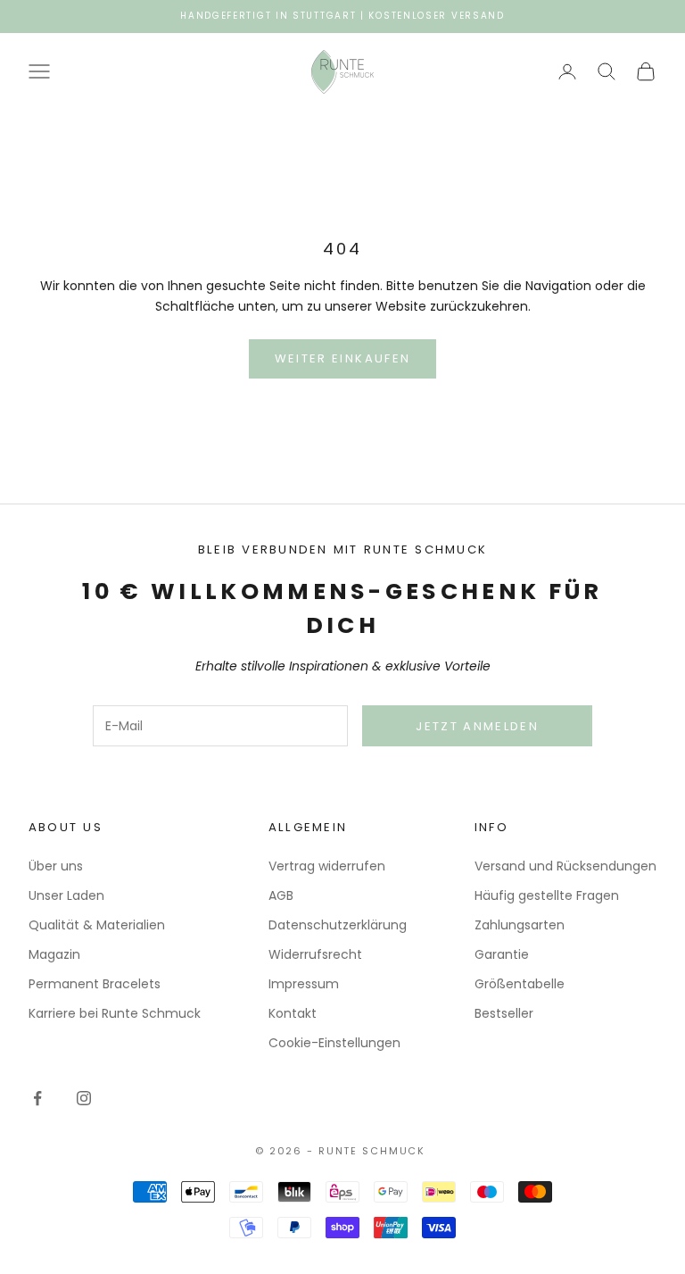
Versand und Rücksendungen (565, 866)
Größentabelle (520, 984)
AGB (280, 895)
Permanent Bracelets (95, 984)
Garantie (502, 954)
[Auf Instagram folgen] (84, 1098)
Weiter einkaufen (342, 358)
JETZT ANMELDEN (477, 726)
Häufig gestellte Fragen (547, 895)
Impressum (303, 984)
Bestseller (504, 1013)
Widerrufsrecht (315, 954)
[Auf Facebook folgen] (37, 1098)
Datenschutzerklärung (337, 925)
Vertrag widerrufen (326, 866)
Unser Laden (66, 895)
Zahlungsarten (520, 925)
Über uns (56, 866)
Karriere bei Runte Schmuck (115, 1013)
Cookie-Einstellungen (334, 1043)
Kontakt (292, 1013)
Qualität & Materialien (97, 925)
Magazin (54, 954)
